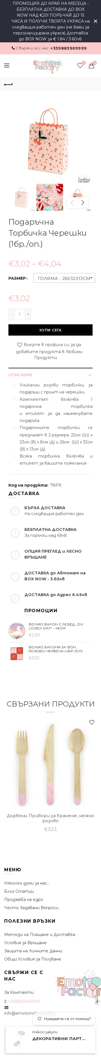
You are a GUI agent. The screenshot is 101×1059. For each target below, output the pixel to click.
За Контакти (19, 992)
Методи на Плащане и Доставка (39, 934)
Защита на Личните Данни (33, 950)
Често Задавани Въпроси (31, 907)
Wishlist (83, 63)
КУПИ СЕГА (50, 330)
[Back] (8, 83)
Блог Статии (19, 891)
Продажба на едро (23, 899)
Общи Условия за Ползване (32, 959)
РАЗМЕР (17, 278)
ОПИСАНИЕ (20, 374)
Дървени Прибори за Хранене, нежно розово (51, 818)
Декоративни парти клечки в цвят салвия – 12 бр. (60, 1038)
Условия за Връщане (25, 942)
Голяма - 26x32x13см (64, 278)
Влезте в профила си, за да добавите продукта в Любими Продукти (49, 351)
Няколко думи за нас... (27, 883)
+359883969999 (68, 48)
